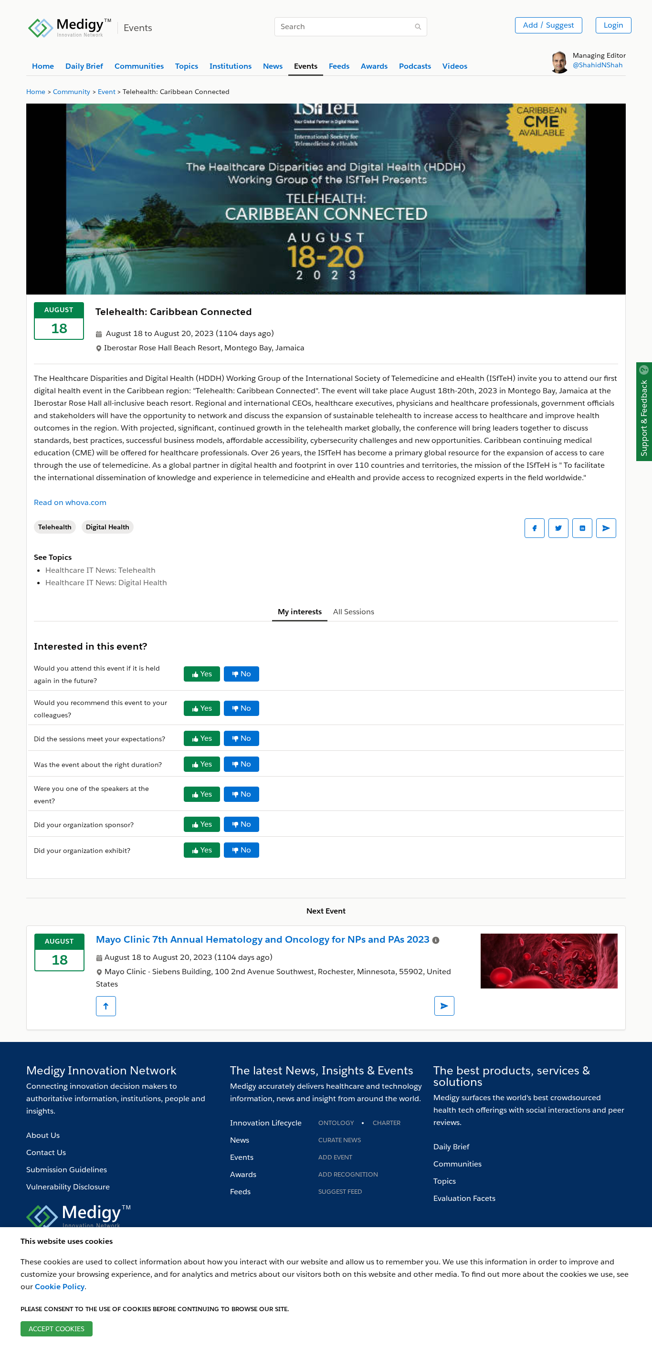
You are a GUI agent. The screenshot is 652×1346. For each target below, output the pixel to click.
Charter (386, 1123)
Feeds (240, 1192)
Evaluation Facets (464, 1198)
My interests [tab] (300, 612)
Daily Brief (451, 1147)
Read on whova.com (70, 502)
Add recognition (348, 1174)
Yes (206, 674)
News (239, 1140)
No (246, 674)
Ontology (336, 1123)
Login (613, 25)
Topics (444, 1181)
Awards (243, 1174)
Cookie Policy (59, 1287)
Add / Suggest (548, 25)
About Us (43, 1135)
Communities (457, 1164)
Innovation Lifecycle (266, 1123)
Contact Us (46, 1152)
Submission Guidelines (66, 1170)
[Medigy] (70, 26)
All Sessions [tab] (353, 612)
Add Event (335, 1157)
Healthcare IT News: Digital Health (106, 583)
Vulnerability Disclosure (68, 1187)
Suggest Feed (340, 1192)
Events (241, 1157)
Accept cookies (56, 1329)
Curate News (339, 1140)
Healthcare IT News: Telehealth (100, 570)
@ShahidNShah (598, 65)
